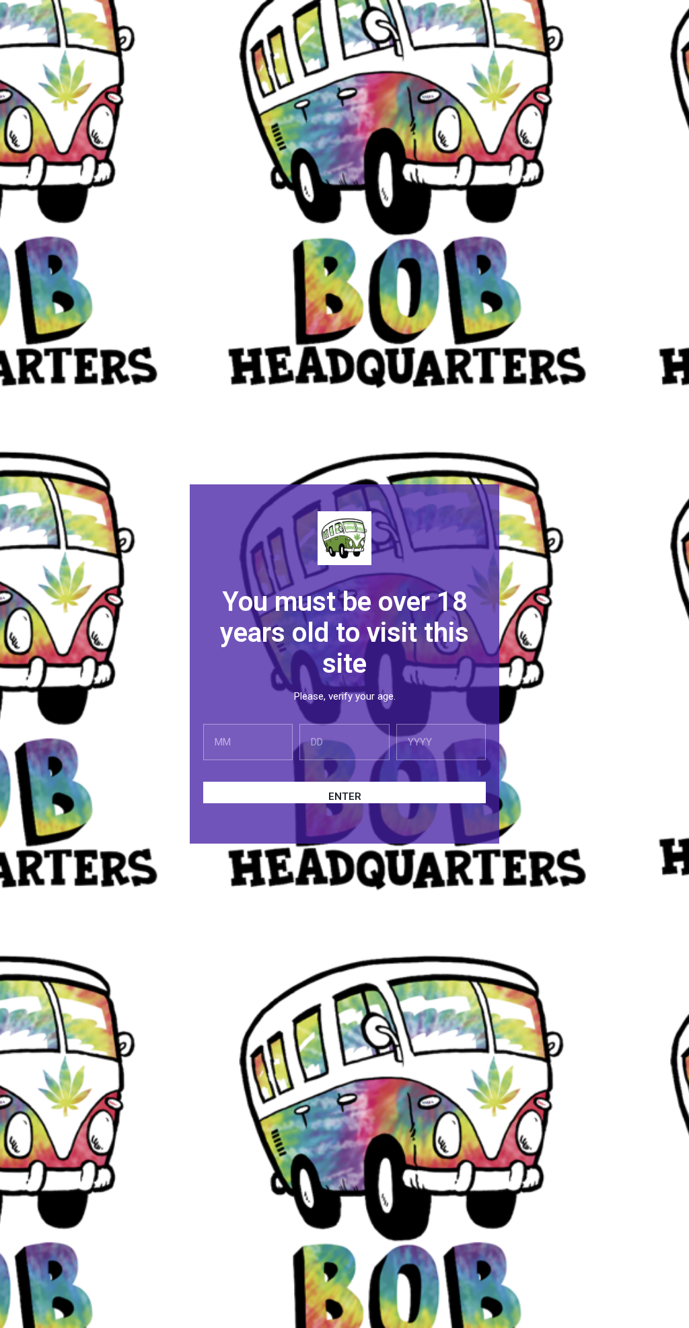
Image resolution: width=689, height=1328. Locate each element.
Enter (344, 796)
